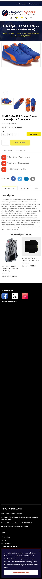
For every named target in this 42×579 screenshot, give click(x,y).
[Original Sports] (18, 13)
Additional (24, 188)
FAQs (5, 540)
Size (2, 132)
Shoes (19, 34)
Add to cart (20, 143)
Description (9, 188)
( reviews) (13, 123)
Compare (22, 150)
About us (7, 537)
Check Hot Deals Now (21, 573)
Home (5, 34)
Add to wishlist (8, 150)
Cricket (11, 34)
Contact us (8, 544)
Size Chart (33, 134)
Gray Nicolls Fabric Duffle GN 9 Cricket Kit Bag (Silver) (10, 268)
